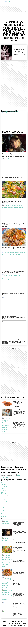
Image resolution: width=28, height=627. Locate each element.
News (21, 6)
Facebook (4, 502)
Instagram (26, 3)
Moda (3, 483)
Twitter (3, 505)
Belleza (21, 3)
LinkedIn (4, 517)
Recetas (21, 8)
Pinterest (4, 514)
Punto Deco (21, 13)
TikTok (3, 508)
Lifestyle (21, 4)
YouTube (4, 511)
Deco (21, 10)
